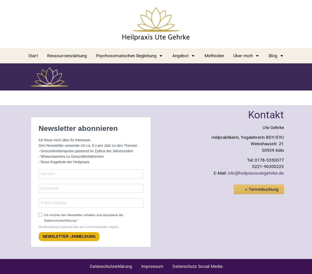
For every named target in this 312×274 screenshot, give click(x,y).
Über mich (243, 55)
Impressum (152, 266)
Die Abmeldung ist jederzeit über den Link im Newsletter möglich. (79, 227)
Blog (273, 55)
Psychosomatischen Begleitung (126, 55)
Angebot (180, 55)
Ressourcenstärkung (67, 55)
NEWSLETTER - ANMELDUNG (69, 236)
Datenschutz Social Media (197, 266)
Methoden (214, 55)
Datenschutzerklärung (111, 266)
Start (33, 55)
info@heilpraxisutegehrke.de (256, 173)
